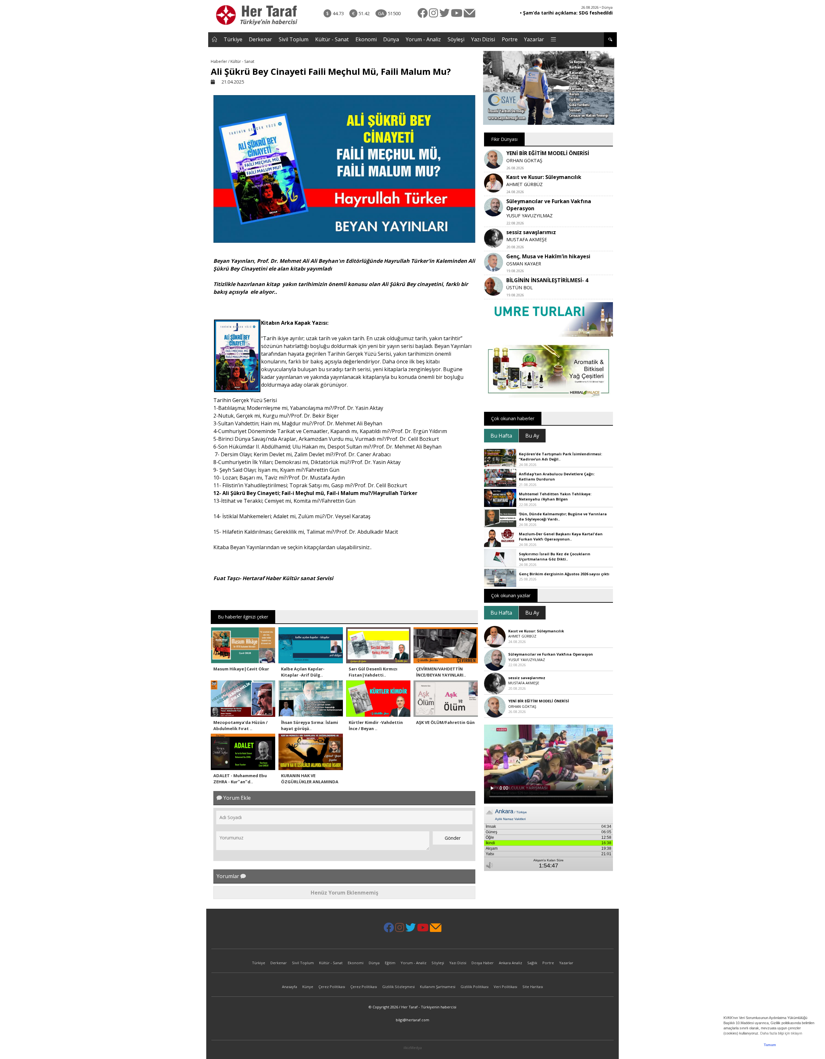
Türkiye (233, 39)
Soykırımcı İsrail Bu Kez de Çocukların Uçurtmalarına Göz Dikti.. (554, 556)
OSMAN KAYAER (523, 264)
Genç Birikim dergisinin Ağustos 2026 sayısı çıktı (564, 573)
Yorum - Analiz (423, 39)
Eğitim (390, 962)
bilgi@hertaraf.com (412, 1019)
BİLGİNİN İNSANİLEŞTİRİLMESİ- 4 (547, 280)
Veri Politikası (505, 986)
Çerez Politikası (331, 986)
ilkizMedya (412, 1047)
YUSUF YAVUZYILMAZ (529, 216)
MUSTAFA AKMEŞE (526, 239)
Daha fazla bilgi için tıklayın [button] (781, 1033)
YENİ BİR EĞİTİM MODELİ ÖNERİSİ (547, 153)
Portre (510, 39)
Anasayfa (289, 986)
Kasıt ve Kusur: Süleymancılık (543, 177)
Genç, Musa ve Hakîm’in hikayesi (548, 256)
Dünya (391, 39)
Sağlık (532, 962)
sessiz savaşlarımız (531, 232)
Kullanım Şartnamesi (437, 986)
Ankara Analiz (510, 962)
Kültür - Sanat (332, 39)
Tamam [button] (770, 1045)
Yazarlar (534, 39)
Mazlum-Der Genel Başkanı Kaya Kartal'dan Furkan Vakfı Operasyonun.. (561, 536)
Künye (307, 986)
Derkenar (260, 39)
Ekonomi (366, 39)
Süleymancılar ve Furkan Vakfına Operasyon (550, 654)
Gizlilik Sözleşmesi (398, 986)
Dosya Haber (482, 962)
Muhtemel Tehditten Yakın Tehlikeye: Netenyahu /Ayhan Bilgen (555, 496)
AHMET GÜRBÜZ (524, 184)
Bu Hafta (501, 435)
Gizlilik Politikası (475, 986)
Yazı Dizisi (483, 39)
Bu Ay (532, 435)
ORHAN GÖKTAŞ (524, 160)
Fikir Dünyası (504, 139)
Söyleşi (456, 39)
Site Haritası (532, 986)
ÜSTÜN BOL (519, 287)
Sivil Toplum (293, 39)
